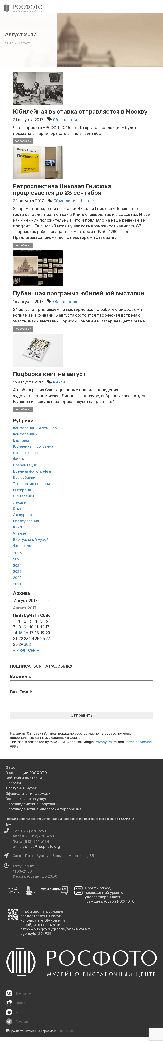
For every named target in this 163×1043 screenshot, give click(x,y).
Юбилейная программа (33, 446)
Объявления (65, 119)
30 (26, 644)
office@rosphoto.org (42, 846)
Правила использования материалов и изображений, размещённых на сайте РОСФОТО (70, 819)
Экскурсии (22, 515)
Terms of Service (138, 742)
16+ (8, 824)
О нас (10, 767)
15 (20, 632)
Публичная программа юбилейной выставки (78, 293)
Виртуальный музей (31, 539)
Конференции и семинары (36, 428)
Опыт (17, 508)
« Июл (19, 650)
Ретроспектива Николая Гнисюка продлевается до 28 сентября (62, 189)
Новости (13, 783)
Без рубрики (24, 477)
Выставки (21, 440)
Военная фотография (32, 471)
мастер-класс (25, 453)
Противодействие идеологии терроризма (44, 809)
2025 (17, 559)
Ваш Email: (21, 692)
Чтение (87, 201)
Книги (59, 382)
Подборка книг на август (49, 374)
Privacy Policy (106, 742)
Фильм (19, 459)
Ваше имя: (20, 676)
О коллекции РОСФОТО (26, 773)
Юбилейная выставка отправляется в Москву (80, 111)
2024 (17, 565)
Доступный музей (21, 788)
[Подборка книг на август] (38, 350)
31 (31, 644)
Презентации (25, 465)
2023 (17, 571)
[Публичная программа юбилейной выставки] (38, 267)
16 (26, 632)
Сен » (33, 650)
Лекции (19, 502)
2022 (17, 578)
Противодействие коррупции (32, 804)
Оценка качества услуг (26, 799)
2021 (17, 584)
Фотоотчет (23, 546)
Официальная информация (29, 793)
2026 (17, 553)
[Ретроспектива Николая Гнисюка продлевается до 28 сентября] (38, 162)
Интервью (22, 490)
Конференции (25, 434)
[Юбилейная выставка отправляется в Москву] (38, 87)
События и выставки (24, 778)
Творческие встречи (31, 484)
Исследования (26, 521)
